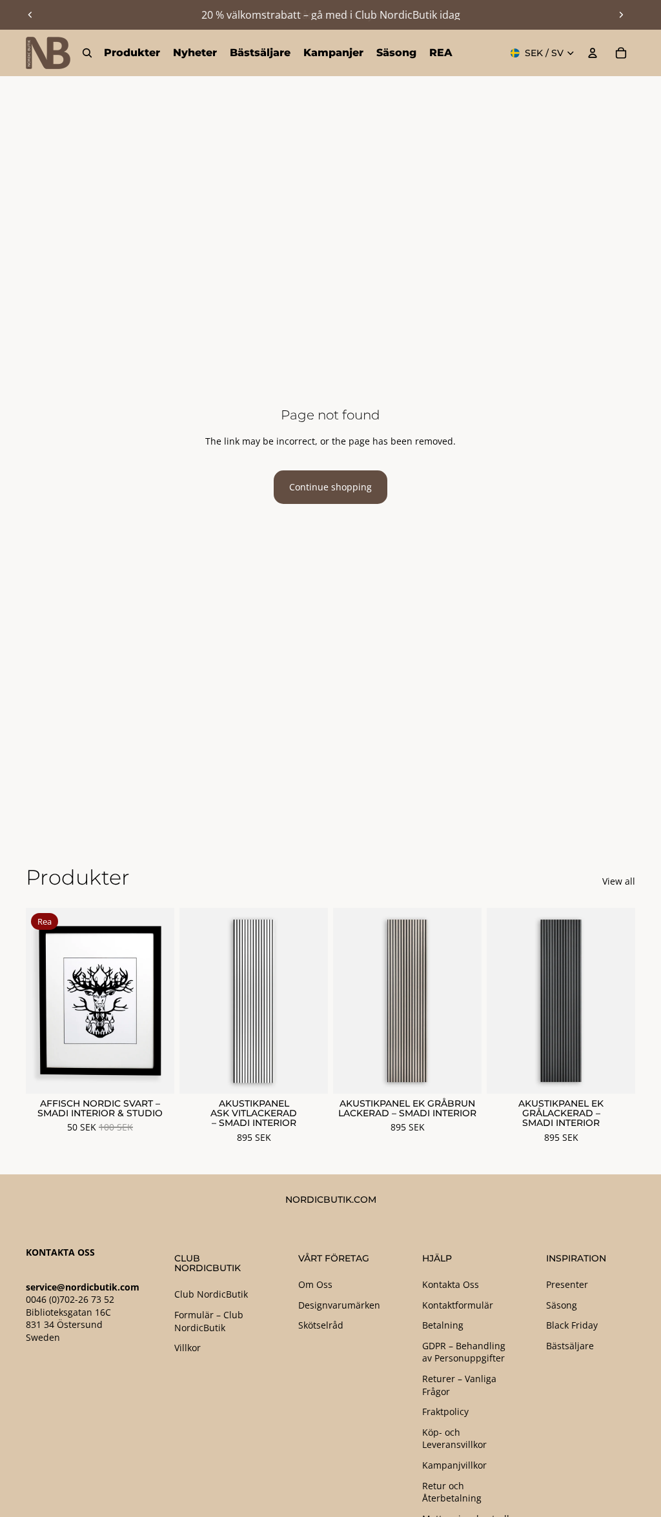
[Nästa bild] (621, 15)
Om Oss (315, 1284)
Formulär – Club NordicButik (208, 1321)
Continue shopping (330, 487)
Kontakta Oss (450, 1284)
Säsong (561, 1305)
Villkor (187, 1347)
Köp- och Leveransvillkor (454, 1438)
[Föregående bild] (30, 15)
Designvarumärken (339, 1305)
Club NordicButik (211, 1294)
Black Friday (572, 1325)
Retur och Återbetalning (452, 1492)
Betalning (442, 1325)
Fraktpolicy (445, 1411)
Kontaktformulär (457, 1305)
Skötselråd (320, 1325)
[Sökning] (87, 53)
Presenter (567, 1284)
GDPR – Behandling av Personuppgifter (463, 1352)
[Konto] (592, 53)
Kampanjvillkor (454, 1465)
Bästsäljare (570, 1346)
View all (618, 881)
